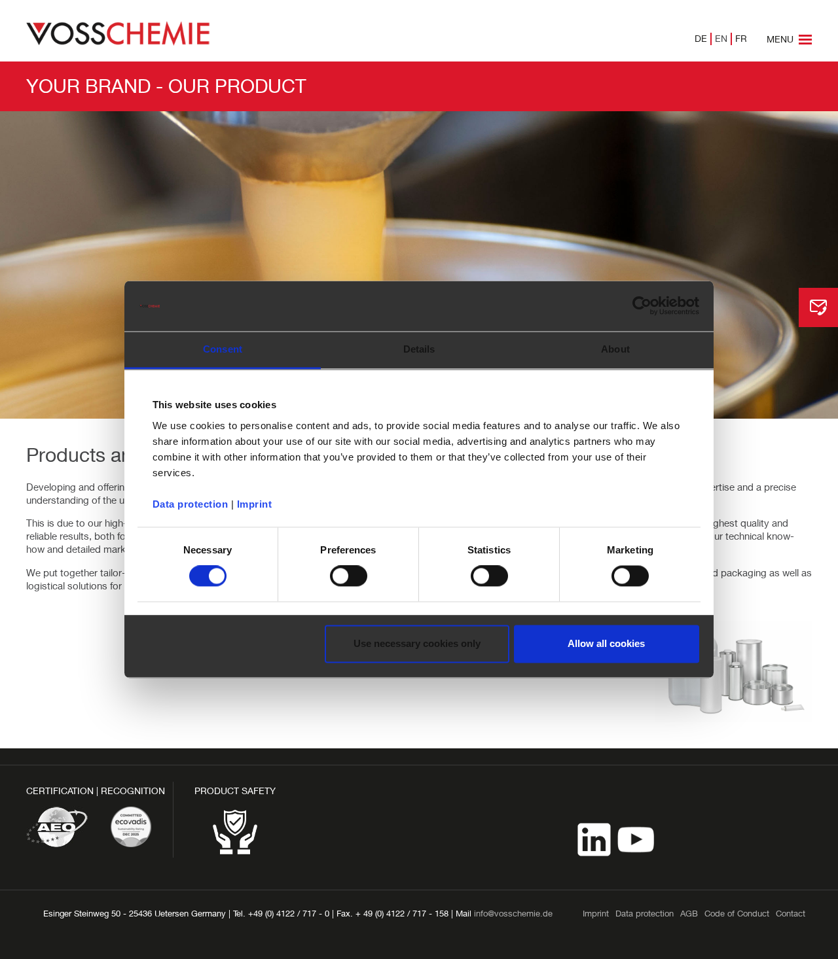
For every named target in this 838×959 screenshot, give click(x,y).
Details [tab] (419, 349)
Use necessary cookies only (417, 643)
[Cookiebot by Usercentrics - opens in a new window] (642, 306)
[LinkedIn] (595, 838)
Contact (790, 913)
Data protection (190, 504)
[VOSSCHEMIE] (118, 32)
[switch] (348, 576)
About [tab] (615, 349)
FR (741, 38)
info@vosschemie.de (513, 913)
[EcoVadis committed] (131, 827)
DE (701, 38)
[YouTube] (636, 838)
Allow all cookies (606, 643)
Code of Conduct (736, 913)
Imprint (254, 504)
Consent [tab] (222, 349)
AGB (689, 913)
